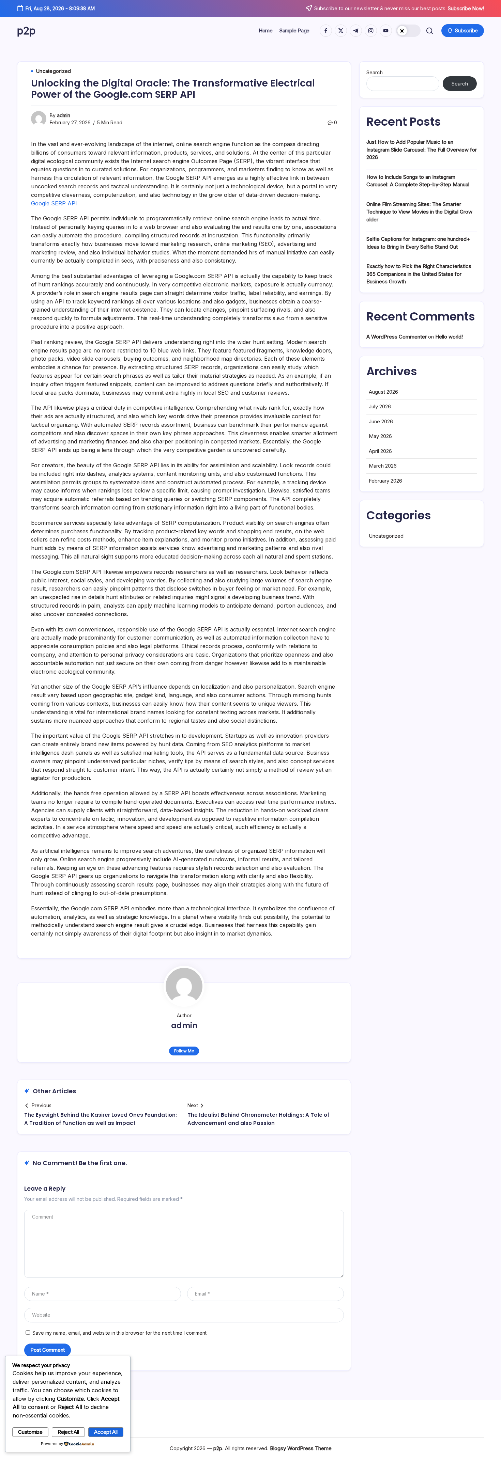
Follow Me (184, 1050)
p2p (26, 31)
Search (374, 72)
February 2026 (385, 480)
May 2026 (380, 436)
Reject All (68, 1432)
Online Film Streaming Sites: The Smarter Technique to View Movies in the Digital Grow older (419, 212)
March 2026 (383, 465)
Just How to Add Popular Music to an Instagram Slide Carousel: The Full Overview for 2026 (421, 149)
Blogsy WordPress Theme (301, 1448)
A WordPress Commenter (396, 336)
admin (63, 115)
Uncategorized (386, 536)
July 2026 (380, 406)
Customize (30, 1432)
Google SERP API (54, 203)
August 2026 (383, 392)
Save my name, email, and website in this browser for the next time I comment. (120, 1333)
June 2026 (381, 421)
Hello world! (449, 336)
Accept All (106, 1432)
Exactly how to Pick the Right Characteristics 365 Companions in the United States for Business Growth (418, 274)
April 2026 (380, 451)
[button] (408, 31)
